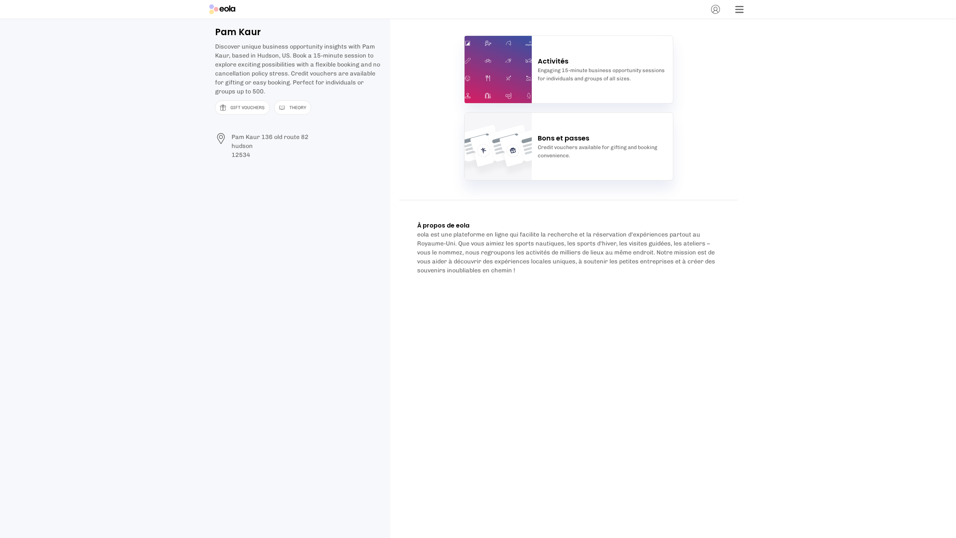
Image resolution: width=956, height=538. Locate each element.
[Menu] (739, 9)
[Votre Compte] (715, 9)
